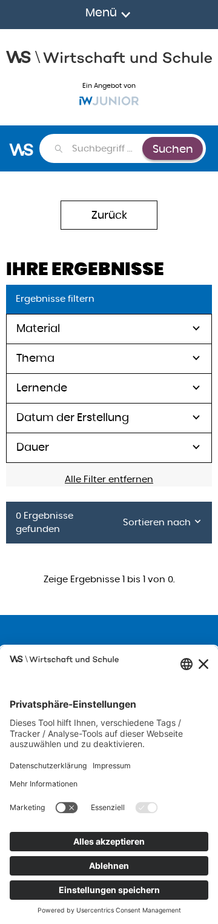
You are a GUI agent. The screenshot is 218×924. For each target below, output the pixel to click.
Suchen (173, 148)
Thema (35, 357)
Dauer (32, 446)
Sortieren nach (158, 522)
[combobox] (106, 148)
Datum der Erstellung (72, 417)
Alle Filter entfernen (109, 479)
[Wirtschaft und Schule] (109, 55)
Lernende (41, 387)
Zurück (109, 214)
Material (38, 328)
